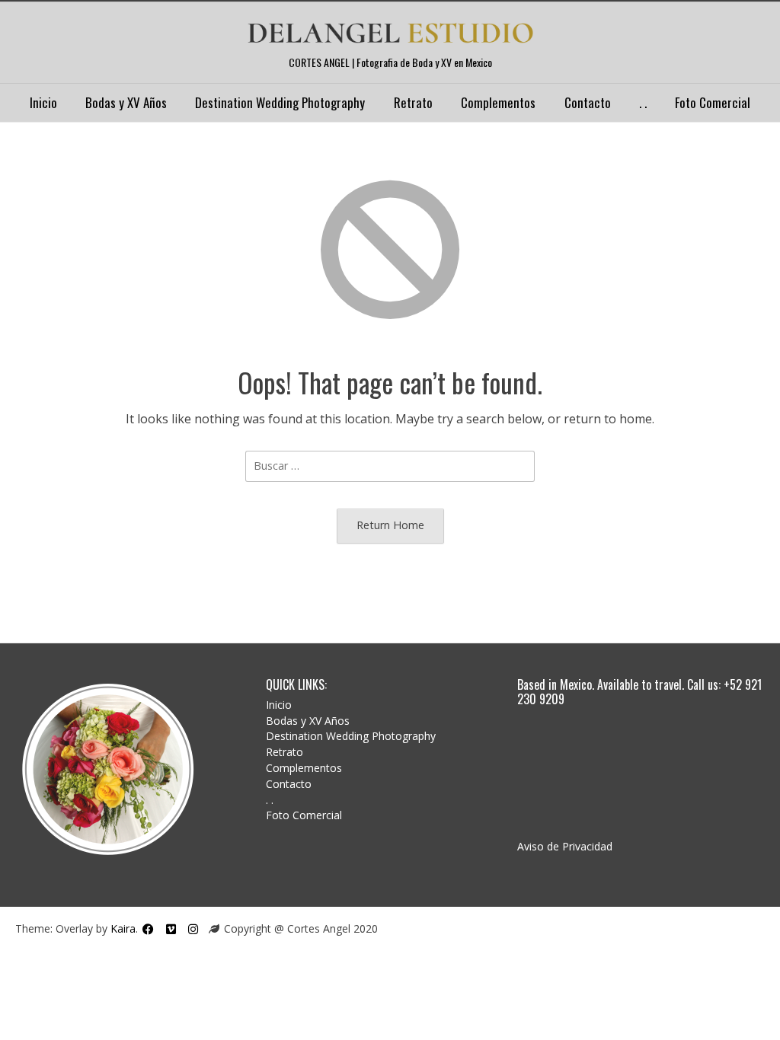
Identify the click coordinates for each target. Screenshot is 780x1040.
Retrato (413, 102)
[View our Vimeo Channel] (171, 928)
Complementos (498, 102)
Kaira (123, 929)
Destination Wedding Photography (280, 102)
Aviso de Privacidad (564, 846)
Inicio (43, 102)
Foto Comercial (712, 102)
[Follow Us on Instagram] (193, 928)
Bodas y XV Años (126, 102)
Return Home (390, 525)
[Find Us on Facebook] (148, 928)
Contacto (587, 102)
